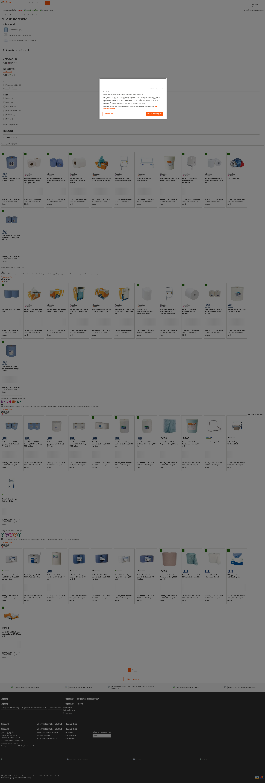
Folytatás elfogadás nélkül (157, 89)
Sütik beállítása (109, 114)
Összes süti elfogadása (154, 114)
